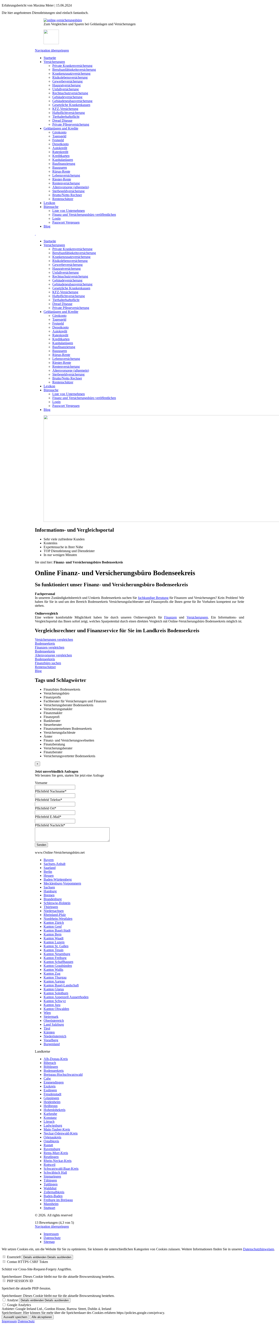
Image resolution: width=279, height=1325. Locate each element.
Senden (41, 844)
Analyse (12, 1300)
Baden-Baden (53, 1196)
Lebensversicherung (66, 175)
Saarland (50, 868)
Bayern (49, 860)
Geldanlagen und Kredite (61, 128)
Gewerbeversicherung (67, 81)
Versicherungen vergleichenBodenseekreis (54, 641)
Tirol (47, 1028)
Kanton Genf (53, 926)
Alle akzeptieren (42, 1317)
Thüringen (51, 907)
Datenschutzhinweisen (258, 1249)
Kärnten (49, 1032)
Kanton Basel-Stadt (57, 930)
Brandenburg (53, 899)
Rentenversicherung (66, 183)
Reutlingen (51, 1157)
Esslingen (50, 1090)
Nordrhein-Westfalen (58, 918)
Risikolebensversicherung (70, 77)
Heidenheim (52, 1102)
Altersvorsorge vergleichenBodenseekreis (53, 657)
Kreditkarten (61, 156)
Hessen (49, 875)
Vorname (41, 783)
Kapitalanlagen (62, 160)
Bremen (49, 895)
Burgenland (52, 1044)
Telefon (48, 800)
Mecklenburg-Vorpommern (62, 883)
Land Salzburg (54, 1024)
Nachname (50, 791)
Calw (47, 1078)
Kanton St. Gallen (56, 946)
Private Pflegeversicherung (70, 124)
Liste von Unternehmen (68, 210)
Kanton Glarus (54, 989)
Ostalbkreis (51, 1141)
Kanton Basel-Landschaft (61, 985)
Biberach (50, 1063)
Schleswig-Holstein (57, 903)
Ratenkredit (60, 152)
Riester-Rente (61, 179)
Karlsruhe (50, 1114)
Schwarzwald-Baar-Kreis (61, 1168)
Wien (47, 1013)
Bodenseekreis (54, 1070)
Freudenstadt (52, 1094)
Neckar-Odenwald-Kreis (61, 1133)
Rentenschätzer (62, 199)
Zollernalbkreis (54, 1192)
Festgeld (58, 140)
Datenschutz (52, 1238)
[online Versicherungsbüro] (63, 20)
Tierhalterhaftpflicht (65, 116)
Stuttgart (49, 1208)
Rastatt (48, 1145)
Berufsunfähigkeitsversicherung (74, 69)
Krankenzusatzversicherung (71, 73)
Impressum (51, 1234)
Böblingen (51, 1067)
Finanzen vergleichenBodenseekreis (49, 649)
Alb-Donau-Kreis (56, 1059)
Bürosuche (51, 207)
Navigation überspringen (52, 50)
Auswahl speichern (15, 1317)
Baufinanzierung (63, 163)
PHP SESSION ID (20, 1281)
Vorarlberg (51, 1040)
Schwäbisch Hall (55, 1172)
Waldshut (50, 1188)
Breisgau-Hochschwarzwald (63, 1074)
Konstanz (50, 1117)
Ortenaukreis (52, 1137)
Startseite (50, 58)
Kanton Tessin (53, 950)
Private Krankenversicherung (72, 65)
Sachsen (49, 887)
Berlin (48, 871)
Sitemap (49, 1242)
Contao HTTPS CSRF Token (27, 1262)
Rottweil (49, 1165)
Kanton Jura (52, 1005)
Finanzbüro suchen (48, 663)
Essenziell (14, 1257)
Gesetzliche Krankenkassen (71, 105)
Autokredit (59, 148)
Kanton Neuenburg (57, 954)
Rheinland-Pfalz (55, 915)
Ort (45, 808)
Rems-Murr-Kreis (56, 1153)
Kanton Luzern (54, 942)
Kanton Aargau (54, 981)
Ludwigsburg (53, 1125)
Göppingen (51, 1098)
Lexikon (49, 203)
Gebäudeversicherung (67, 97)
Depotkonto (60, 144)
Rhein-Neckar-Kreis (57, 1161)
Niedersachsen (54, 911)
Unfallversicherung (65, 89)
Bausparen (59, 167)
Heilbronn (51, 1106)
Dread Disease (62, 120)
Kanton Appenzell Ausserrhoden (66, 997)
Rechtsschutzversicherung (70, 93)
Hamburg (50, 891)
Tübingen (50, 1180)
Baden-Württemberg (58, 879)
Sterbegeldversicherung (68, 191)
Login (56, 218)
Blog (47, 226)
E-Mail (48, 817)
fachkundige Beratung (153, 598)
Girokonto (59, 132)
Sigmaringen (52, 1176)
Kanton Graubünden (58, 966)
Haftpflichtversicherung (68, 113)
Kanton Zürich (54, 922)
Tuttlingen (51, 1184)
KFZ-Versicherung (65, 109)
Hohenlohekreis (54, 1110)
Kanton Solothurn (56, 993)
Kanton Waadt (53, 938)
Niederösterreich (55, 1036)
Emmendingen (54, 1082)
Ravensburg (52, 1149)
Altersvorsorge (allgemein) (70, 187)
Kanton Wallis (53, 969)
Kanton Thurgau (55, 977)
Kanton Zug (52, 973)
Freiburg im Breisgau (58, 1200)
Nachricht (50, 825)
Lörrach (49, 1121)
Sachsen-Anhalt (54, 864)
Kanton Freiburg (55, 958)
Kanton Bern (52, 934)
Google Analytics (19, 1305)
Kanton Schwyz (55, 1001)
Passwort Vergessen (66, 222)
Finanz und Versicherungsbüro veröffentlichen (84, 214)
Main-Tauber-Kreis (57, 1129)
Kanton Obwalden (56, 1009)
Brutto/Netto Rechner (67, 195)
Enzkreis (50, 1086)
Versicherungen (54, 62)
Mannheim (51, 1204)
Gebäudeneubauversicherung (72, 101)
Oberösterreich (54, 1020)
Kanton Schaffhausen (58, 962)
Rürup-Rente (61, 171)
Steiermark (51, 1016)
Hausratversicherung (66, 85)
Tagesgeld (59, 136)
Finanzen (170, 617)
